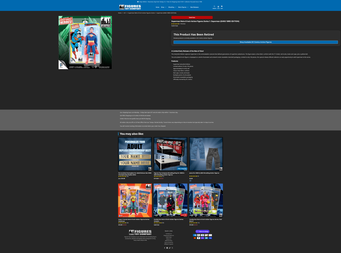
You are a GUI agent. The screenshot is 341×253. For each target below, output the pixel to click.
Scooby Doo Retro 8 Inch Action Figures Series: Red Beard (205, 220)
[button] (35, 84)
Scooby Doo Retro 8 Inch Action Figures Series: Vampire (168, 220)
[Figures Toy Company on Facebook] (165, 248)
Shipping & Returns (169, 235)
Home (157, 7)
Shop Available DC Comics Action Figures (256, 42)
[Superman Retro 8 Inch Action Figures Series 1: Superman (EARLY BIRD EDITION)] (85, 42)
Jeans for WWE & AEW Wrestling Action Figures (204, 173)
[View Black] (190, 180)
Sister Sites (169, 237)
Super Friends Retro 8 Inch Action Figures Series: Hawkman (134, 220)
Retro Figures (182, 7)
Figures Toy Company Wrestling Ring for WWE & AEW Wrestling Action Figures (169, 174)
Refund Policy (168, 240)
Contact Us (169, 233)
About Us (168, 239)
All (125, 13)
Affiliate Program (168, 244)
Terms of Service (168, 242)
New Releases (194, 7)
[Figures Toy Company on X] (172, 248)
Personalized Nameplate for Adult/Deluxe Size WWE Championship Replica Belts (134, 174)
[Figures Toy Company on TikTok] (170, 248)
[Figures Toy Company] (130, 7)
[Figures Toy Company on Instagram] (167, 248)
